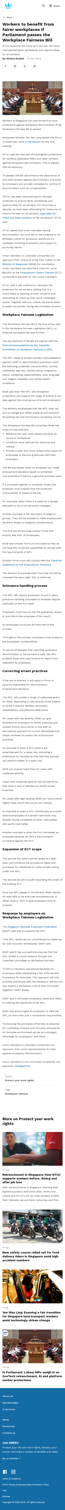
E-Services (8, 1409)
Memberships (10, 1402)
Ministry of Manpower (15, 264)
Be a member (10, 1458)
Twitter (16, 66)
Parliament (34, 141)
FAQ (4, 1490)
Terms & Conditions (11, 1479)
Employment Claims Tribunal (37, 272)
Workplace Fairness (16, 1093)
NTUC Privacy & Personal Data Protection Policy (25, 1484)
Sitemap (6, 1496)
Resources (8, 1426)
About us (7, 1396)
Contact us (8, 1432)
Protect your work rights (19, 1080)
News (9, 17)
